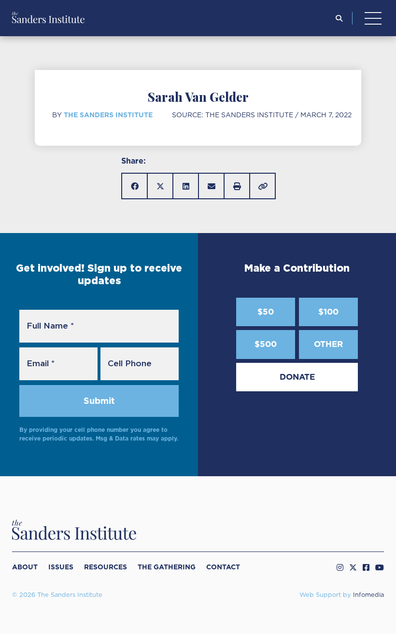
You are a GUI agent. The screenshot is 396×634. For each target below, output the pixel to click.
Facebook (366, 567)
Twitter (353, 567)
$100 (328, 312)
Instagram (340, 567)
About (25, 567)
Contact (223, 567)
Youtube (379, 567)
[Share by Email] (211, 186)
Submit (99, 401)
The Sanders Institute (108, 115)
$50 (265, 312)
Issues (60, 567)
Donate (297, 377)
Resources (105, 567)
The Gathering (167, 567)
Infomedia (368, 595)
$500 (266, 344)
